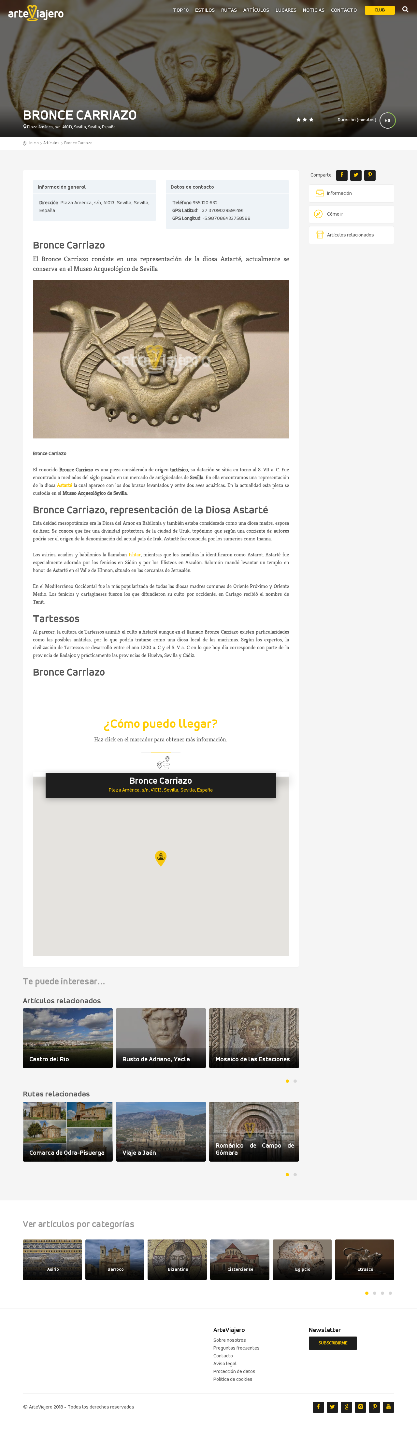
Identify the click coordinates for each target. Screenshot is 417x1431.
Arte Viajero (36, 13)
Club (380, 10)
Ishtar (135, 554)
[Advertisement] (352, 348)
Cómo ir (335, 214)
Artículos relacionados (350, 235)
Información (339, 193)
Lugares (286, 10)
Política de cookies (232, 1379)
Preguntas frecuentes (236, 1348)
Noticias (313, 10)
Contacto (344, 10)
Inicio (34, 143)
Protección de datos (234, 1371)
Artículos (256, 10)
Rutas (229, 10)
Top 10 (181, 10)
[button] (160, 858)
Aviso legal (225, 1364)
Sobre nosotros (229, 1340)
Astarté (64, 485)
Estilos (205, 10)
